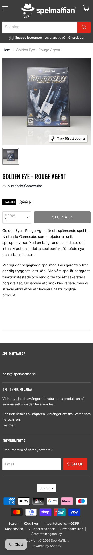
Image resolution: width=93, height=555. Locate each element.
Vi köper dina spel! (41, 529)
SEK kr (44, 488)
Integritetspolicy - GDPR (61, 523)
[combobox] (39, 27)
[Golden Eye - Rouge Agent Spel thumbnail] (11, 156)
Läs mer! (9, 425)
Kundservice (14, 529)
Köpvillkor (31, 523)
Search (13, 523)
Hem (6, 50)
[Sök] (84, 27)
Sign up (75, 464)
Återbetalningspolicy (46, 534)
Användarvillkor (71, 529)
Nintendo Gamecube (24, 186)
